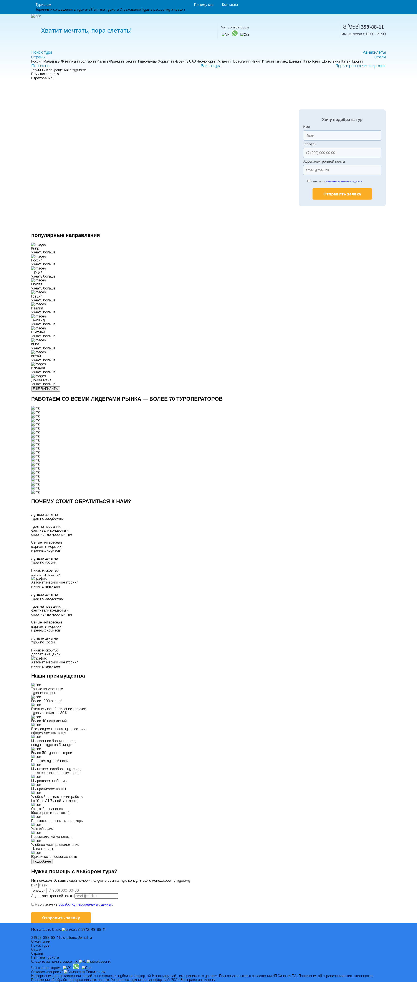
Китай (346, 61)
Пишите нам (96, 972)
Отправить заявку (342, 194)
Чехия (256, 61)
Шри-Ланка (331, 61)
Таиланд (281, 61)
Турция (357, 61)
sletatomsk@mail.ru (76, 938)
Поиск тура (41, 52)
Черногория (206, 61)
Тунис (316, 61)
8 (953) (363, 26)
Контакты (230, 4)
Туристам (43, 4)
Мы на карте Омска (46, 929)
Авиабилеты (374, 52)
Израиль (181, 61)
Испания (224, 61)
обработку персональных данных (344, 181)
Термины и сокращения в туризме (63, 9)
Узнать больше (43, 252)
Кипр (307, 61)
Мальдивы (51, 61)
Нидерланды (147, 61)
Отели (380, 57)
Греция (130, 61)
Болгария (88, 61)
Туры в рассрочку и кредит (163, 9)
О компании (40, 941)
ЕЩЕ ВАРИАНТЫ (45, 389)
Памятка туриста (105, 9)
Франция (116, 61)
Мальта (102, 61)
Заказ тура (211, 65)
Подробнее (42, 861)
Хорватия (166, 61)
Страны (38, 57)
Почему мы (203, 4)
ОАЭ (192, 61)
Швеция (295, 61)
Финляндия (70, 61)
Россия (37, 61)
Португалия (241, 61)
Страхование (130, 9)
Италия (268, 61)
